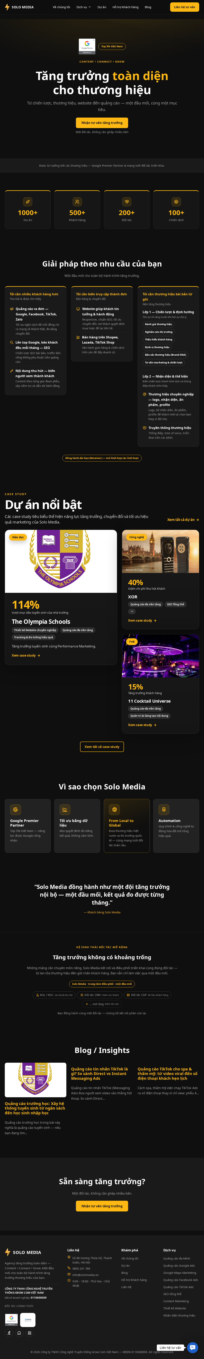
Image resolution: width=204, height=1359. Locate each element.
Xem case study (26, 655)
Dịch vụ (81, 7)
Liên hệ (126, 1287)
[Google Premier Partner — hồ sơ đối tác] (87, 46)
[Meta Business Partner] (27, 1320)
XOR (132, 597)
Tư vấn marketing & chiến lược (163, 362)
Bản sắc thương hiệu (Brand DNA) (165, 354)
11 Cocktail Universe (149, 701)
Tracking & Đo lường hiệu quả (33, 637)
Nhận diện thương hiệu (179, 1315)
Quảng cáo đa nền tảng (78, 630)
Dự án (102, 7)
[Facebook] (9, 1333)
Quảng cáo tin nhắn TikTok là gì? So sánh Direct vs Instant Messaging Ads (99, 1074)
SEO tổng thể (172, 1294)
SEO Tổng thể (175, 604)
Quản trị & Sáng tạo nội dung (149, 716)
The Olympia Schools (41, 621)
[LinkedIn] (29, 1333)
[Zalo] (19, 1333)
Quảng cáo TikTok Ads (178, 1287)
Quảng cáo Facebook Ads (180, 1280)
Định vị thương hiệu (157, 347)
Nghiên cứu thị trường (159, 332)
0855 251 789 (81, 1268)
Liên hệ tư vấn (184, 7)
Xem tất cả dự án (183, 519)
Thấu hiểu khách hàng (158, 339)
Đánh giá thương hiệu (158, 324)
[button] (192, 1347)
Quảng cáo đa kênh (176, 1258)
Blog (148, 7)
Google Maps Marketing (179, 1273)
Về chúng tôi (61, 7)
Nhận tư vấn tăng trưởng (102, 123)
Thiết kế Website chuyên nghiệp (35, 630)
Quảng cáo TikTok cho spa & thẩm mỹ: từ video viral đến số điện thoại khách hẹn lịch (167, 1074)
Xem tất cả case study (102, 747)
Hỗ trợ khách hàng (125, 7)
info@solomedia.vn (85, 1275)
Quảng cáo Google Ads (179, 1265)
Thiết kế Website (174, 1308)
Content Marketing (176, 1301)
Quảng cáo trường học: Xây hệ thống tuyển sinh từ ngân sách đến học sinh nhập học (35, 1108)
